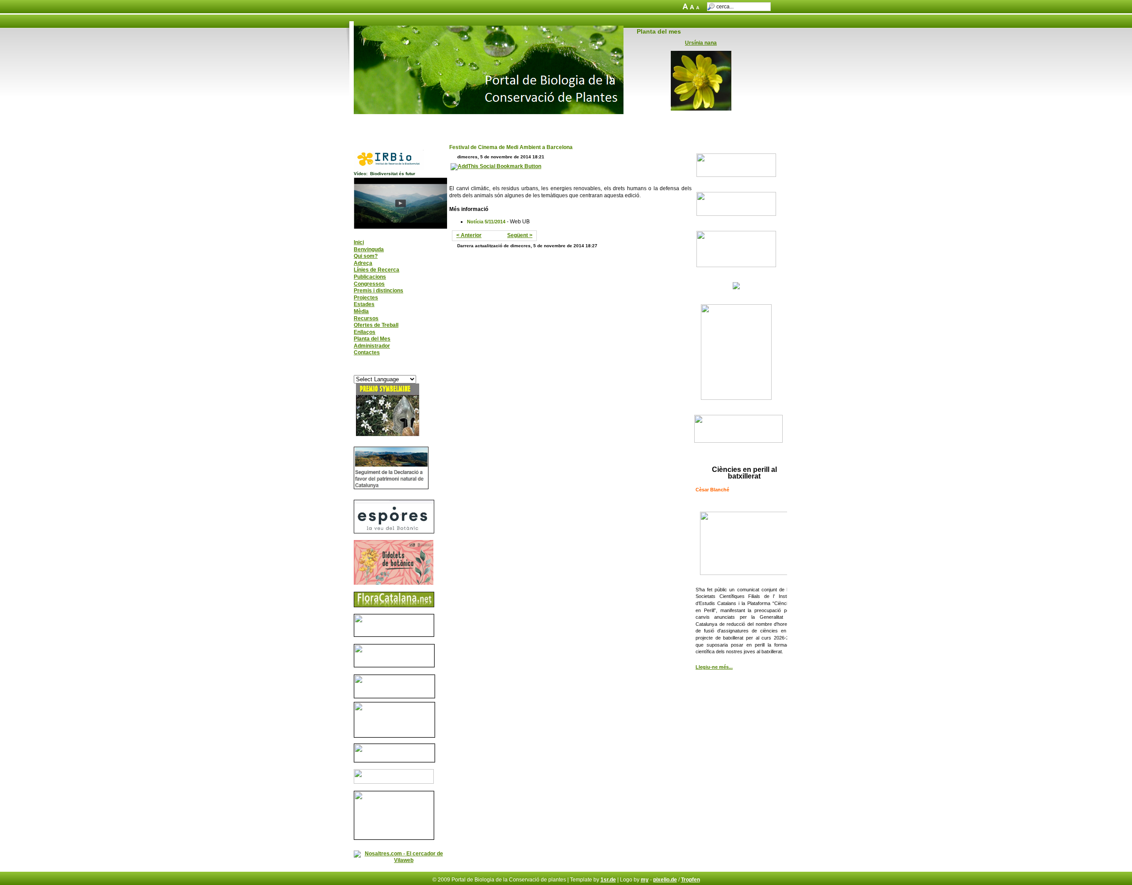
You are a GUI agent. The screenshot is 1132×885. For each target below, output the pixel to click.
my (645, 880)
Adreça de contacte (404, 123)
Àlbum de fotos (507, 123)
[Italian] (390, 370)
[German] (382, 370)
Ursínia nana (701, 43)
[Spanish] (407, 370)
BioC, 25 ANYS (459, 123)
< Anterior (469, 235)
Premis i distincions (378, 290)
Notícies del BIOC (559, 123)
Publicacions (370, 277)
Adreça (363, 263)
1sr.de (608, 880)
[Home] (488, 112)
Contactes (367, 352)
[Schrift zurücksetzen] (692, 7)
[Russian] (399, 370)
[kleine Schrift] (699, 7)
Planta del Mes (372, 339)
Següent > (519, 235)
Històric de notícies (650, 123)
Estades (364, 304)
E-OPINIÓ (603, 123)
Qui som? (366, 256)
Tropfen (690, 880)
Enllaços (364, 332)
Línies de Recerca (376, 270)
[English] (357, 370)
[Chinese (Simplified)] (365, 370)
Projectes (366, 298)
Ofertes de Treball (376, 325)
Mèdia (361, 311)
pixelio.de (665, 880)
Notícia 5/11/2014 (486, 221)
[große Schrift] (686, 7)
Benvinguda (369, 249)
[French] (374, 370)
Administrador (372, 346)
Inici (364, 123)
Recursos (366, 318)
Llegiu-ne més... (714, 667)
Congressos (369, 284)
